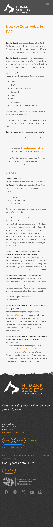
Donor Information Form (32, 148)
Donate (7, 440)
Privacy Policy (9, 459)
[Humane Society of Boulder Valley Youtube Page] (32, 492)
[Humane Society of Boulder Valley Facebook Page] (6, 492)
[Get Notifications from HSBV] (40, 492)
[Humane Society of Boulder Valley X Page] (23, 492)
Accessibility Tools (13, 447)
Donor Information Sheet (29, 349)
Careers (32, 440)
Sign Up (9, 470)
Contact (20, 440)
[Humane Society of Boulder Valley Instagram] (15, 492)
